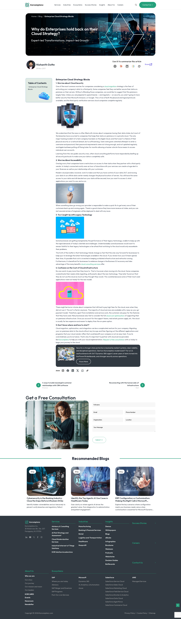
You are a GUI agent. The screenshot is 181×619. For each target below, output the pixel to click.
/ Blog (39, 16)
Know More (83, 361)
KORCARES (29, 594)
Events (27, 597)
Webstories (110, 556)
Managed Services (139, 581)
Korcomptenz (64, 340)
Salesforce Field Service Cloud (116, 591)
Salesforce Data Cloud (114, 598)
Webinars (109, 549)
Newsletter (29, 604)
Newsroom (29, 601)
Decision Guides (111, 560)
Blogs (107, 534)
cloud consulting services (90, 264)
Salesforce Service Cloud (114, 581)
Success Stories (91, 5)
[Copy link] (87, 370)
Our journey (29, 583)
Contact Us (146, 5)
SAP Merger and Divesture (62, 588)
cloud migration (110, 86)
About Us (111, 5)
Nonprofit (82, 545)
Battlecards (110, 564)
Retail (81, 534)
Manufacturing (85, 526)
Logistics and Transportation (90, 538)
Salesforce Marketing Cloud (116, 588)
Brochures (109, 545)
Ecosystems (77, 5)
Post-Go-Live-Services (60, 595)
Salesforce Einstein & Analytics (117, 595)
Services (57, 5)
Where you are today (60, 581)
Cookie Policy (142, 613)
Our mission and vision (33, 587)
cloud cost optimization (115, 316)
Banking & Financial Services (90, 530)
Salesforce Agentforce (114, 602)
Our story (28, 580)
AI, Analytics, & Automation (89, 585)
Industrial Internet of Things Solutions (63, 547)
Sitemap (152, 613)
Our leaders (29, 590)
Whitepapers (110, 530)
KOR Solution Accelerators (62, 552)
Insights (102, 5)
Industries (67, 5)
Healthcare (83, 541)
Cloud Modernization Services (60, 540)
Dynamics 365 (84, 581)
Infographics (110, 541)
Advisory (55, 585)
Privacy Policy (130, 613)
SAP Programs (57, 591)
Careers (120, 5)
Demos (108, 526)
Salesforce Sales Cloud (114, 585)
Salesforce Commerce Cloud (116, 605)
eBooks (108, 538)
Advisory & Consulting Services (60, 527)
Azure (81, 588)
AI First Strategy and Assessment (60, 534)
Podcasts (109, 553)
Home (34, 16)
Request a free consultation (113, 340)
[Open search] (136, 5)
